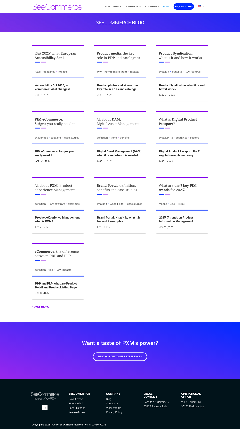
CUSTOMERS (152, 6)
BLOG (166, 6)
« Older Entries (40, 306)
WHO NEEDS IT (133, 6)
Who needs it (76, 403)
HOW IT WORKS (113, 6)
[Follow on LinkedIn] (45, 407)
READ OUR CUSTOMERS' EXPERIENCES (120, 356)
